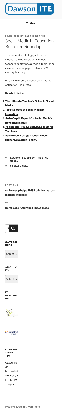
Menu (33, 23)
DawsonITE (17, 158)
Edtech (32, 158)
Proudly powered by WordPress (22, 406)
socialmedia (19, 166)
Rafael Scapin (35, 36)
